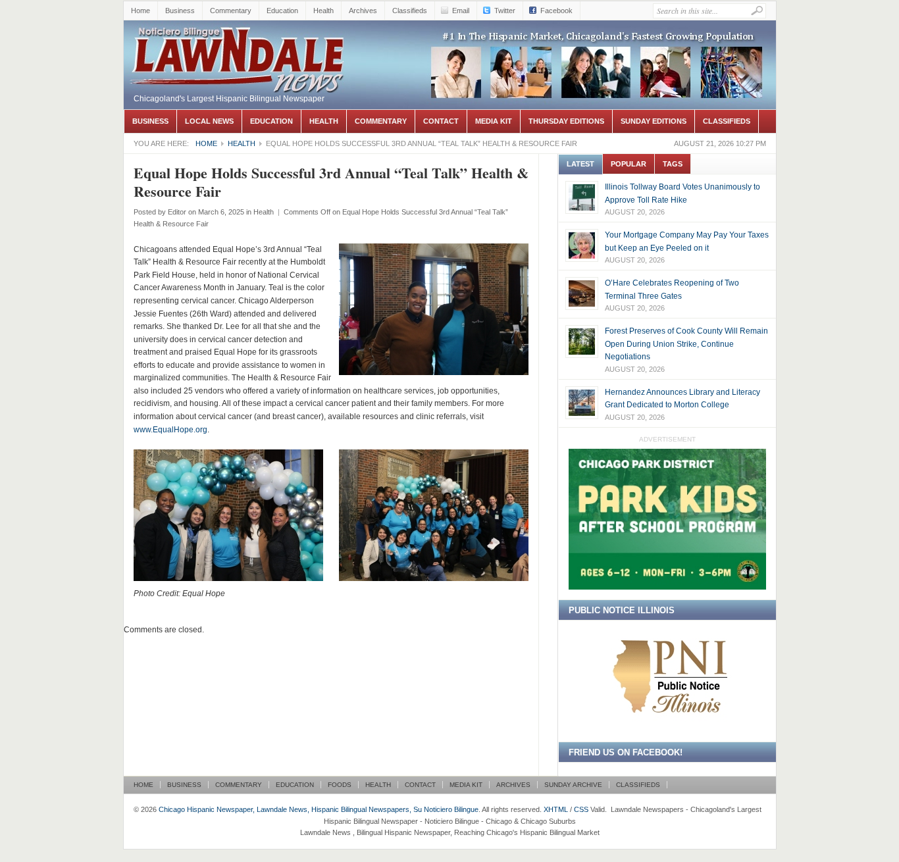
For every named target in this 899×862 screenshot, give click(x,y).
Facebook (556, 10)
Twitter (504, 10)
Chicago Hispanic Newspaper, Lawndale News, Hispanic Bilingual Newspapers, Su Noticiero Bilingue (239, 56)
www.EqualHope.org (170, 429)
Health (323, 10)
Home (140, 10)
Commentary (230, 10)
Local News (209, 121)
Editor (177, 212)
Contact (441, 121)
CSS (581, 809)
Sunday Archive (573, 784)
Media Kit (493, 121)
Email (460, 10)
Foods (339, 784)
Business (180, 10)
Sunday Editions (653, 121)
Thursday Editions (566, 121)
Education (282, 10)
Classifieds (409, 10)
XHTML (556, 809)
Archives (363, 10)
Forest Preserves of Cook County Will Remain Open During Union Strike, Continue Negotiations (686, 343)
